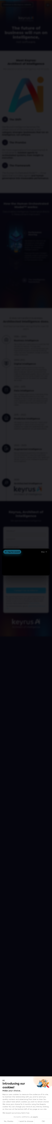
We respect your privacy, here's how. (16, 1113)
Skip (43, 552)
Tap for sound (14, 552)
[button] (26, 562)
